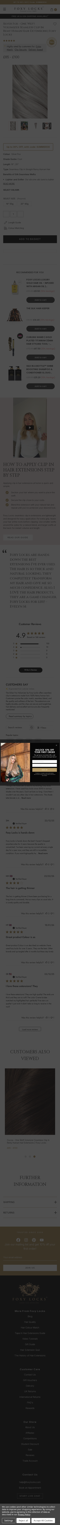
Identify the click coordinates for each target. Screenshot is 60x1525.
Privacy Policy (24, 1514)
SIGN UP (44, 770)
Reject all (23, 1520)
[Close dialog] (56, 745)
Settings (8, 1520)
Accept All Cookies (43, 1520)
